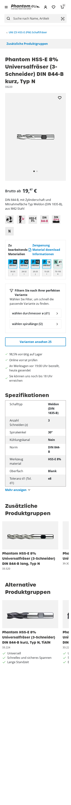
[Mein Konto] (45, 7)
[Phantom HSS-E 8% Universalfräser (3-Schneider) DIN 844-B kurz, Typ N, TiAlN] (30, 614)
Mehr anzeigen (16, 490)
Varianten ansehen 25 (36, 342)
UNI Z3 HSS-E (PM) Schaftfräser (28, 32)
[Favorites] (53, 7)
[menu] (6, 7)
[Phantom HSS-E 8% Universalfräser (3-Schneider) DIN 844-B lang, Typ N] (30, 535)
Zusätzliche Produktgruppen (27, 44)
